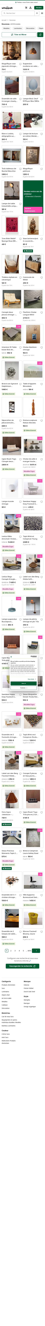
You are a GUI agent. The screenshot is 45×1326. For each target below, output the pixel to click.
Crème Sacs (6, 1034)
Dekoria (26, 985)
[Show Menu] (42, 13)
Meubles (4, 1002)
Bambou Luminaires (8, 1026)
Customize (22, 687)
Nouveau (12, 20)
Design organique (30, 1007)
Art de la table (6, 998)
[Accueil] (12, 7)
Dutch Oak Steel (29, 992)
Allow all (24, 683)
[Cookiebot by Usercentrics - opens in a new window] (31, 656)
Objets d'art (6, 995)
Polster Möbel (28, 988)
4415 (29, 951)
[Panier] (26, 7)
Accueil (4, 20)
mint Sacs (5, 1037)
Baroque (27, 1003)
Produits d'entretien (8, 985)
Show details (31, 679)
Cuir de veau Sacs (8, 1017)
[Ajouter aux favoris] (20, 64)
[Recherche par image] (36, 13)
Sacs (3, 988)
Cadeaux (5, 1005)
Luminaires (5, 992)
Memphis (27, 1000)
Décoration (5, 1008)
